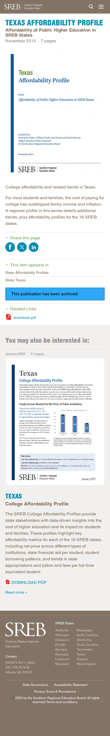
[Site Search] (91, 6)
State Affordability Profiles (27, 272)
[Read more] (55, 114)
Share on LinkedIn (33, 247)
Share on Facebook (10, 247)
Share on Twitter (22, 247)
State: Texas (15, 280)
